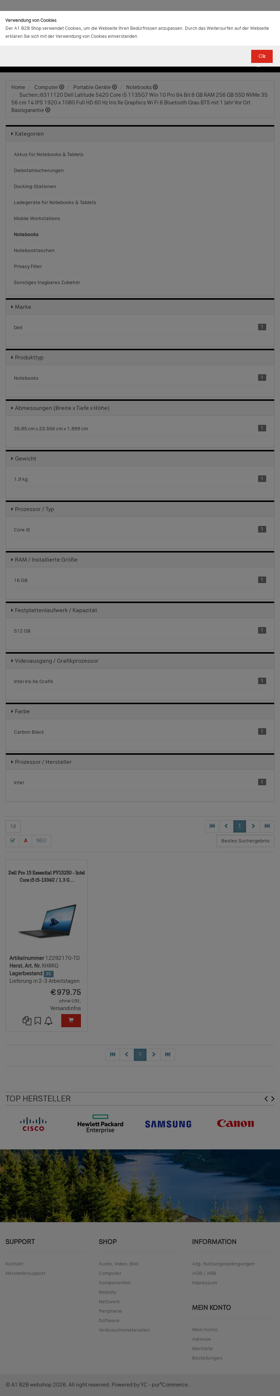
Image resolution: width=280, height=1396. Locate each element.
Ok (261, 56)
